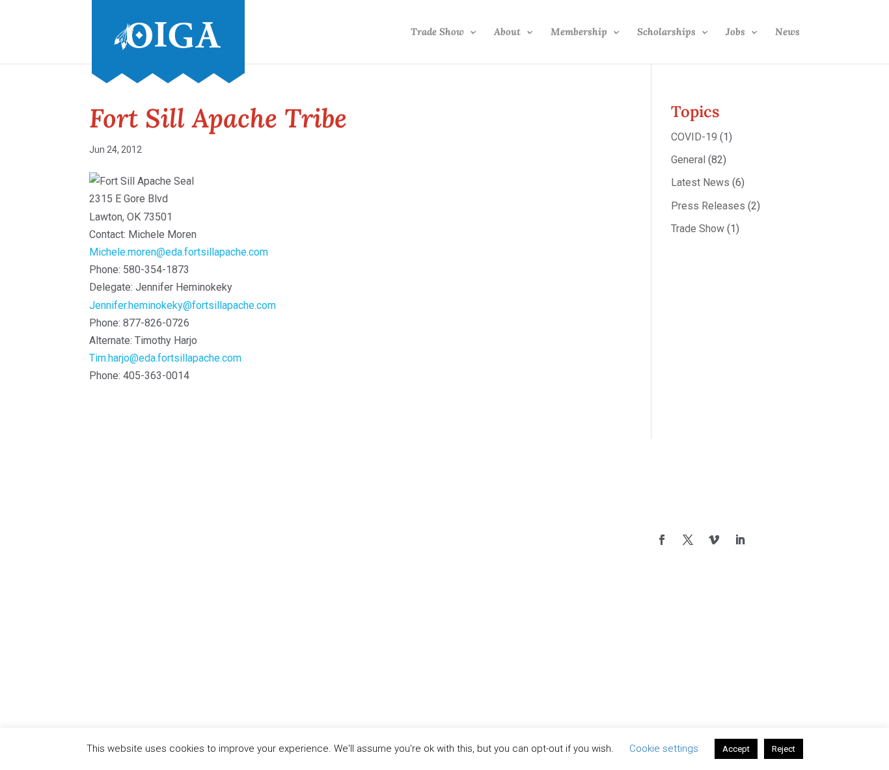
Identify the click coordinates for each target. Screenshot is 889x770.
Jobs (735, 32)
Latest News (700, 182)
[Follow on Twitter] (687, 539)
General (688, 159)
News (787, 32)
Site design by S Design (706, 629)
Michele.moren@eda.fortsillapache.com (178, 252)
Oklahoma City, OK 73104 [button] (521, 591)
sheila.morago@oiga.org (518, 556)
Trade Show (437, 32)
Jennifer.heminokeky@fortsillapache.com (182, 305)
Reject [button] (783, 749)
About (507, 32)
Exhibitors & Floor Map (328, 556)
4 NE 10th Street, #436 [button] (516, 573)
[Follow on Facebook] (661, 539)
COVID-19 (694, 137)
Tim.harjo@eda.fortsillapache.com (165, 358)
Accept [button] (736, 749)
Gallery (292, 573)
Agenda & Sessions (321, 538)
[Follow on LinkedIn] (740, 539)
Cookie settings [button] (663, 748)
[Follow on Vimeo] (714, 539)
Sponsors (299, 609)
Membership (579, 32)
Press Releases (708, 206)
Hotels (292, 591)
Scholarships (666, 32)
